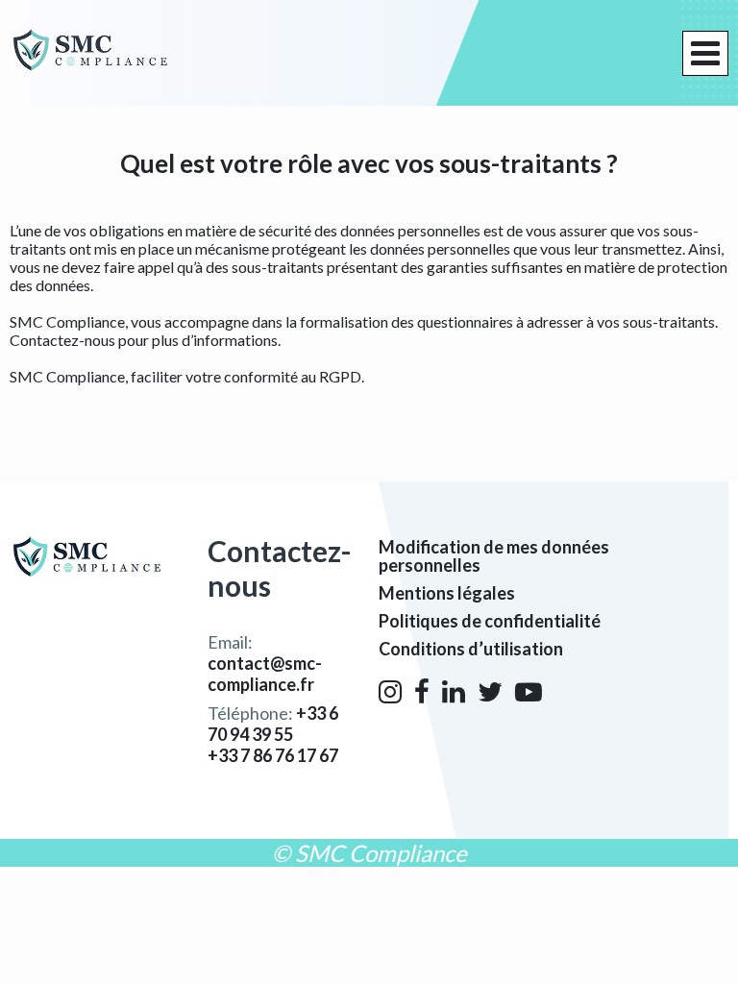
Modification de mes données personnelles (494, 556)
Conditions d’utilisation (471, 648)
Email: (265, 663)
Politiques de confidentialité (490, 620)
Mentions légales (447, 592)
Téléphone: (273, 723)
